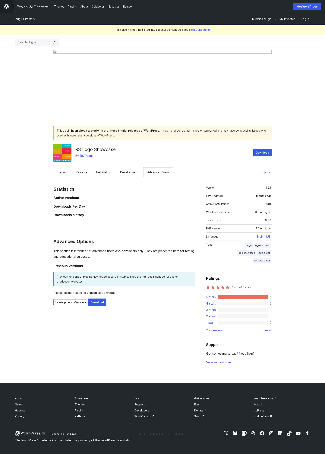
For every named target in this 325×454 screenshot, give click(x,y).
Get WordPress (307, 6)
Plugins (79, 410)
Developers (141, 410)
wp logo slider (262, 260)
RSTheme (86, 156)
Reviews (81, 172)
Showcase (81, 398)
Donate (200, 410)
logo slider (264, 252)
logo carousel (262, 245)
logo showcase (246, 252)
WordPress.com (265, 398)
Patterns (80, 416)
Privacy (19, 416)
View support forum (219, 362)
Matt (258, 404)
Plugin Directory (25, 19)
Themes (80, 404)
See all (267, 330)
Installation (103, 172)
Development (129, 172)
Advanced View (158, 172)
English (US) (264, 236)
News (18, 404)
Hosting (20, 410)
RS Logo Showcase (95, 149)
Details (62, 172)
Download (262, 152)
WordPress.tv (144, 416)
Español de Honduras (63, 433)
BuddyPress (263, 416)
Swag (199, 416)
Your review (214, 330)
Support (266, 172)
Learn (137, 398)
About (19, 398)
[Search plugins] (55, 42)
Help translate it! (199, 29)
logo (249, 245)
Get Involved (202, 398)
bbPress (260, 410)
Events (198, 404)
